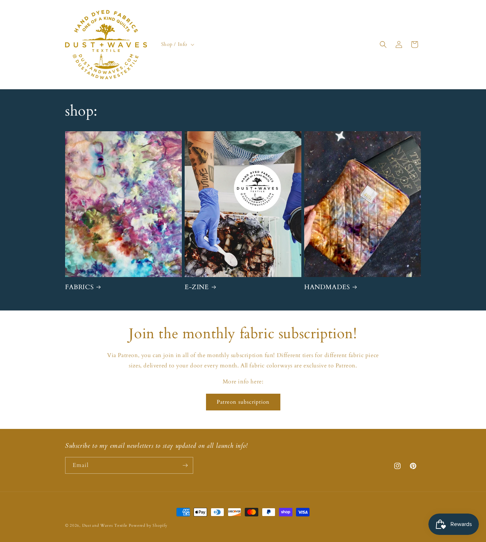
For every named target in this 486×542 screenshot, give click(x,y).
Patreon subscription (243, 401)
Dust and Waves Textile (104, 525)
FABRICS (79, 287)
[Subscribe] (185, 465)
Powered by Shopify (148, 525)
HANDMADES (327, 287)
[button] (177, 44)
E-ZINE (197, 287)
